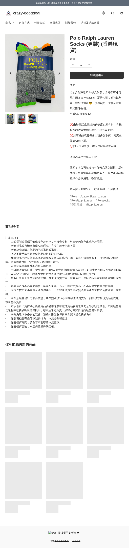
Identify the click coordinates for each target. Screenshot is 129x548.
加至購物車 (96, 75)
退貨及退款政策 (90, 22)
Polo (74, 196)
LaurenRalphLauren (94, 196)
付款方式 (39, 22)
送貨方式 (24, 22)
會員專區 (55, 22)
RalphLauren (95, 204)
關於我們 (70, 22)
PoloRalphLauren (82, 200)
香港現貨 (76, 204)
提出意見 (76, 540)
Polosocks (103, 200)
